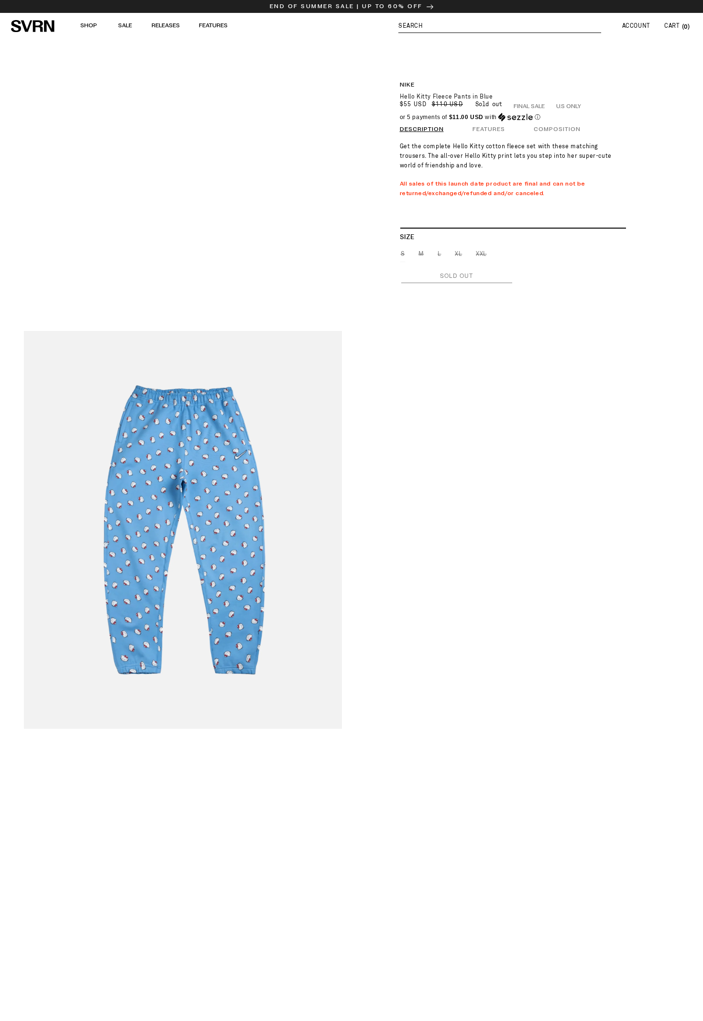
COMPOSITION (557, 129)
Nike (407, 85)
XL (459, 256)
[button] (499, 26)
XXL (482, 256)
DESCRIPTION (422, 129)
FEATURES (488, 129)
